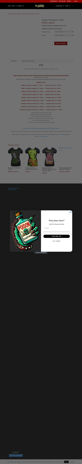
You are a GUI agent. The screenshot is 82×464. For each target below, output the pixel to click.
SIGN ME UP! (57, 236)
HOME (9, 6)
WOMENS (19, 6)
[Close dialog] (70, 212)
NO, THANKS (56, 241)
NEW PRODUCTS (54, 1)
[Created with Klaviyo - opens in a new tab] (41, 253)
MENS (13, 6)
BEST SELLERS (62, 1)
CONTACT (69, 1)
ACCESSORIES (59, 6)
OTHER (66, 6)
